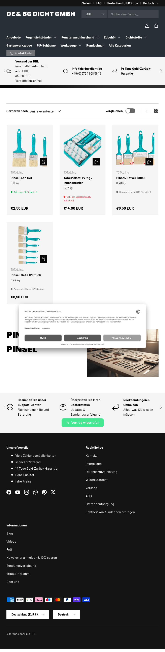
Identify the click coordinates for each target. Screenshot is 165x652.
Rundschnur (95, 45)
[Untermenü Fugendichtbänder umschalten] (55, 37)
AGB (89, 496)
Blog (9, 533)
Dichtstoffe (134, 37)
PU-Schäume (46, 45)
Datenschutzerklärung (101, 471)
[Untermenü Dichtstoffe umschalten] (145, 37)
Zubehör (110, 37)
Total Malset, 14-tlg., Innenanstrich (78, 180)
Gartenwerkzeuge (19, 45)
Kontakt (91, 455)
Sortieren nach (17, 111)
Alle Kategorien (120, 45)
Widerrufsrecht (97, 479)
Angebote (13, 37)
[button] (156, 25)
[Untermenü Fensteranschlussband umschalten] (97, 37)
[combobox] (120, 14)
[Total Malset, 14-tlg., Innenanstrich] (83, 148)
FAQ (99, 3)
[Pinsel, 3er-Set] (30, 148)
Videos (11, 541)
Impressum (94, 463)
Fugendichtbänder (39, 37)
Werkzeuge (69, 45)
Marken (86, 3)
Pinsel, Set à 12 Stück (26, 275)
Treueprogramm (17, 573)
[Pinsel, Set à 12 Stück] (30, 245)
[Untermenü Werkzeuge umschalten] (79, 45)
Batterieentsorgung (100, 504)
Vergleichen (114, 111)
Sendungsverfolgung (21, 565)
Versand (91, 488)
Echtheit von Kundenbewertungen (110, 512)
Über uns (12, 581)
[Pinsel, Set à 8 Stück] (135, 148)
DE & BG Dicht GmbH (24, 634)
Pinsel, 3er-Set (21, 178)
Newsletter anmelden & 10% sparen (31, 557)
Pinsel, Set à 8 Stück (130, 178)
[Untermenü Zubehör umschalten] (119, 37)
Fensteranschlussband (78, 37)
